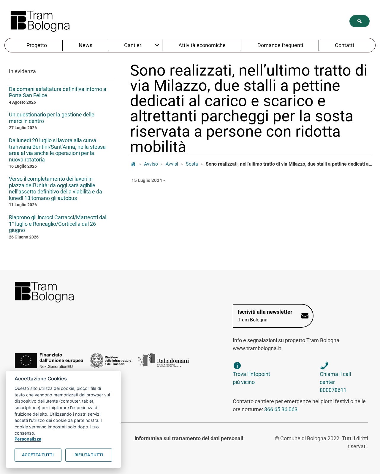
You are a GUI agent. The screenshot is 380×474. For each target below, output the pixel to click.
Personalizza (28, 438)
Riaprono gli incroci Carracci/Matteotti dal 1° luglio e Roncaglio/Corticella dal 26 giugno (57, 223)
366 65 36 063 (280, 409)
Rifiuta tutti (89, 454)
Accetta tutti (38, 454)
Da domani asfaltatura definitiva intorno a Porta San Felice (57, 92)
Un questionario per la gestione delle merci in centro (51, 117)
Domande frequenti (280, 45)
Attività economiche (202, 45)
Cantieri (133, 45)
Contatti (344, 45)
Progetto (36, 45)
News (85, 45)
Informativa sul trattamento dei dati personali (188, 438)
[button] (359, 21)
